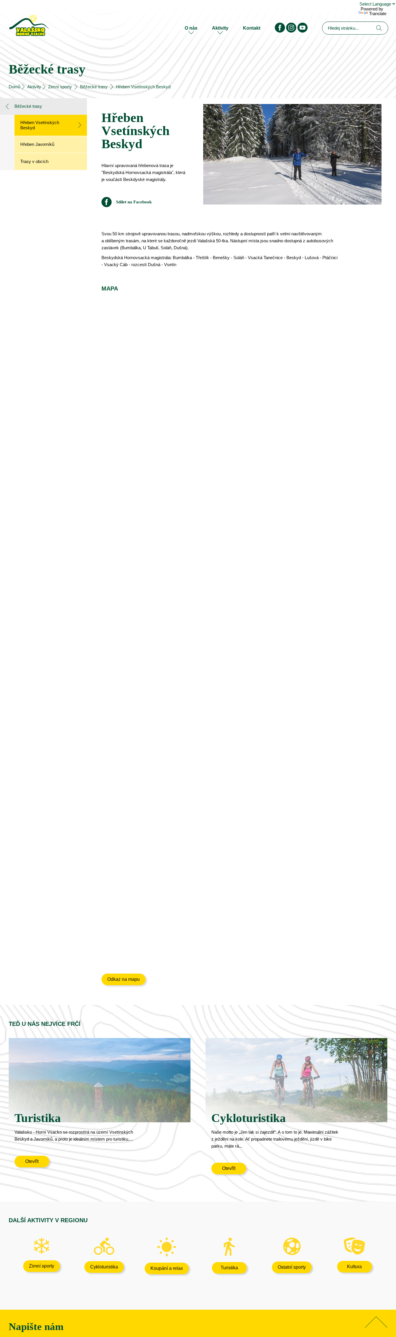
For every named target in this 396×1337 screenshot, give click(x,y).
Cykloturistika (104, 1266)
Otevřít (32, 1161)
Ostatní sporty (292, 1267)
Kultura (354, 1266)
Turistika (229, 1267)
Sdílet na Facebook (134, 202)
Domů (14, 86)
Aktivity (220, 28)
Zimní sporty (60, 86)
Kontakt (251, 28)
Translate (377, 13)
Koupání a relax (166, 1268)
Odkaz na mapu (123, 979)
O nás (191, 28)
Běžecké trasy (94, 86)
